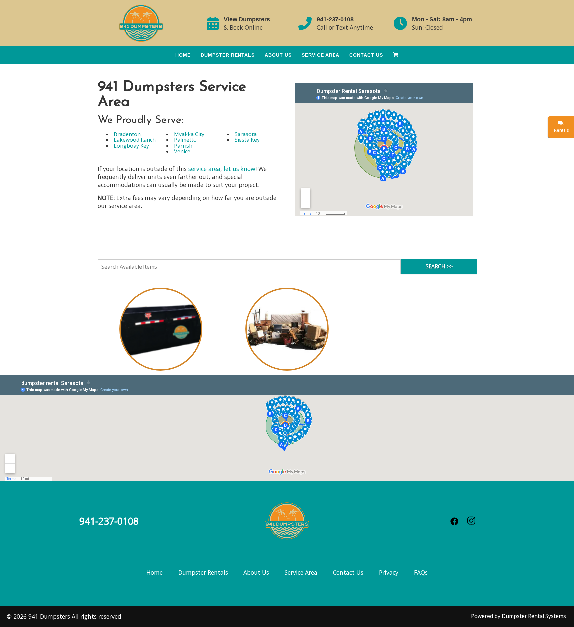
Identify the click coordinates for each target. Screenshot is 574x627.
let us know (239, 169)
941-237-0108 (335, 19)
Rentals (561, 130)
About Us (278, 55)
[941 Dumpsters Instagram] (471, 520)
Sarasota (246, 134)
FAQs (421, 572)
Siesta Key (247, 139)
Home (183, 55)
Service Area (320, 55)
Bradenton (127, 134)
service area (204, 169)
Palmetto (185, 139)
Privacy (388, 572)
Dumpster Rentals (228, 55)
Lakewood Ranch (135, 139)
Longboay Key (131, 145)
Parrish (183, 145)
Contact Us (366, 55)
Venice (182, 151)
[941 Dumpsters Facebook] (454, 521)
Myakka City (189, 134)
